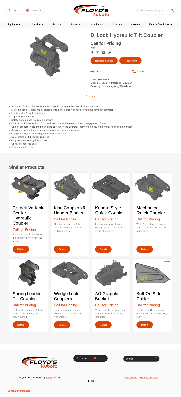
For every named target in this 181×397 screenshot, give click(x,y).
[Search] (156, 358)
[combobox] (156, 10)
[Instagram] (92, 380)
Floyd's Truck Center (161, 24)
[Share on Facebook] (92, 52)
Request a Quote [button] (104, 60)
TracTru (49, 377)
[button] (14, 10)
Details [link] (20, 249)
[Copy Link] (109, 52)
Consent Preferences (18, 390)
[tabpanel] (49, 56)
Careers (135, 24)
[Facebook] (88, 380)
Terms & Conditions (149, 377)
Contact (117, 24)
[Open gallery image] (49, 55)
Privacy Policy (131, 377)
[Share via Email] (103, 52)
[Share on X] (98, 52)
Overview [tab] (90, 96)
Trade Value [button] (130, 60)
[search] (172, 10)
